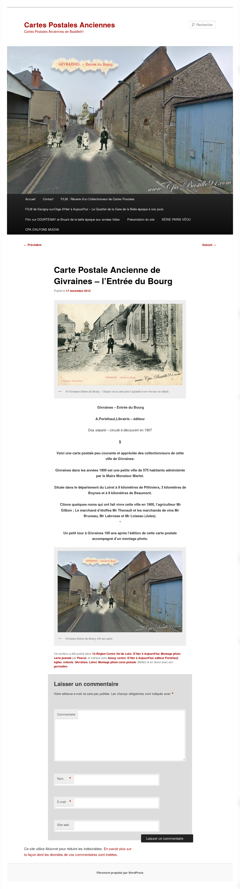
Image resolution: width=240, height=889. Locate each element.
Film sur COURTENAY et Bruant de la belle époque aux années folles (72, 219)
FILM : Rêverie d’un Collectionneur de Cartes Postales (98, 199)
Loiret (93, 662)
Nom (64, 778)
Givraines (81, 662)
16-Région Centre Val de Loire (112, 654)
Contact (48, 199)
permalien (60, 666)
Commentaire (66, 714)
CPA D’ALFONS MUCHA (42, 229)
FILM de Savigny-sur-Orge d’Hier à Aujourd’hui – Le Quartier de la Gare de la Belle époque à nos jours (94, 209)
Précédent (32, 245)
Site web (63, 824)
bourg (112, 658)
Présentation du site (140, 219)
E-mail (64, 802)
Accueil (30, 199)
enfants (68, 662)
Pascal (81, 658)
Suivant (209, 245)
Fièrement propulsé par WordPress (120, 872)
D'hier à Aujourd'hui (146, 654)
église (58, 662)
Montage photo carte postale (117, 662)
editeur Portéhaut (166, 658)
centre (121, 658)
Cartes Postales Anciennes (69, 24)
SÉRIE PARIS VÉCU (176, 219)
